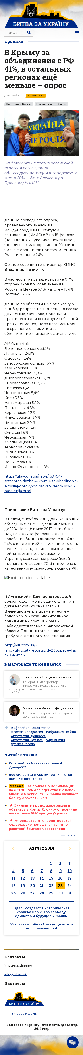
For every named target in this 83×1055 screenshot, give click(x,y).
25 (13, 893)
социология (55, 740)
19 (23, 885)
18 (13, 885)
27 (32, 893)
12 (23, 878)
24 (69, 885)
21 (41, 885)
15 (51, 878)
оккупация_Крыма (27, 740)
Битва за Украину (24, 1013)
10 (70, 870)
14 (42, 878)
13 (32, 878)
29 (51, 893)
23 (60, 885)
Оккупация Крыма (18, 104)
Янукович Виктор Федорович (48, 708)
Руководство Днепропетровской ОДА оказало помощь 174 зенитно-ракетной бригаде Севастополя (40, 825)
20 (32, 885)
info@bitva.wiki (15, 974)
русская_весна (23, 744)
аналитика (41, 728)
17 (69, 878)
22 (51, 885)
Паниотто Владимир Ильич (47, 677)
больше (73, 835)
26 (22, 893)
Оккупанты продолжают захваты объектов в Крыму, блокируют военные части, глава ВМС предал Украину (43, 809)
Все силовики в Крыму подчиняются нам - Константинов (40, 777)
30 (60, 893)
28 (41, 893)
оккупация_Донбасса (28, 736)
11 (13, 878)
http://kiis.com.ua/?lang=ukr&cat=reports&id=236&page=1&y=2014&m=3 (40, 650)
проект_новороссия (27, 732)
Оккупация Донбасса (51, 104)
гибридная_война (61, 732)
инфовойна (20, 728)
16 (60, 878)
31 (70, 893)
